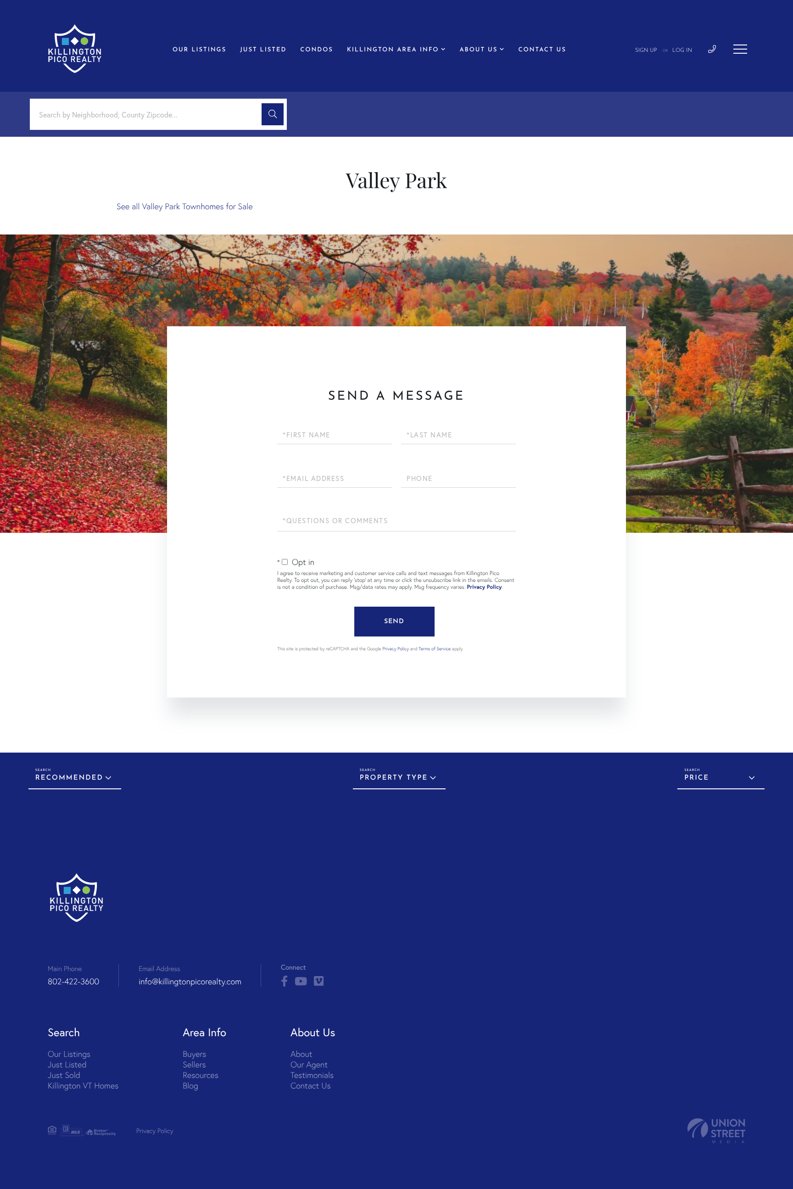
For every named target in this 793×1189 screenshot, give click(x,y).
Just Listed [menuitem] (263, 50)
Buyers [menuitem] (194, 1054)
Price (696, 778)
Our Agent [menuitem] (309, 1064)
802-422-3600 (73, 981)
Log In (682, 50)
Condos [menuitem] (316, 50)
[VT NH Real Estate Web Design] (716, 1131)
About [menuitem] (301, 1054)
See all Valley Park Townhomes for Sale (185, 206)
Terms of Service (435, 649)
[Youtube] (301, 981)
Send (394, 621)
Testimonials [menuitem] (312, 1075)
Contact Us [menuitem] (542, 50)
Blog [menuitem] (190, 1085)
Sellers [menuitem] (194, 1064)
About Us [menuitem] (479, 50)
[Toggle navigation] (740, 49)
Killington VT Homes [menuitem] (83, 1085)
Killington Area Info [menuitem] (393, 50)
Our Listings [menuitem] (199, 50)
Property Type (394, 778)
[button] (273, 114)
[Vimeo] (319, 981)
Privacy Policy (484, 587)
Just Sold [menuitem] (64, 1075)
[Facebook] (284, 981)
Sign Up (646, 50)
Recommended (69, 778)
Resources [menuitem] (200, 1075)
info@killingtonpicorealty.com (190, 981)
